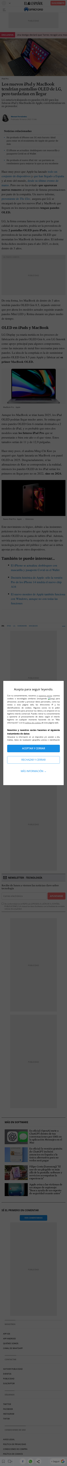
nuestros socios (45, 695)
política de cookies (33, 722)
